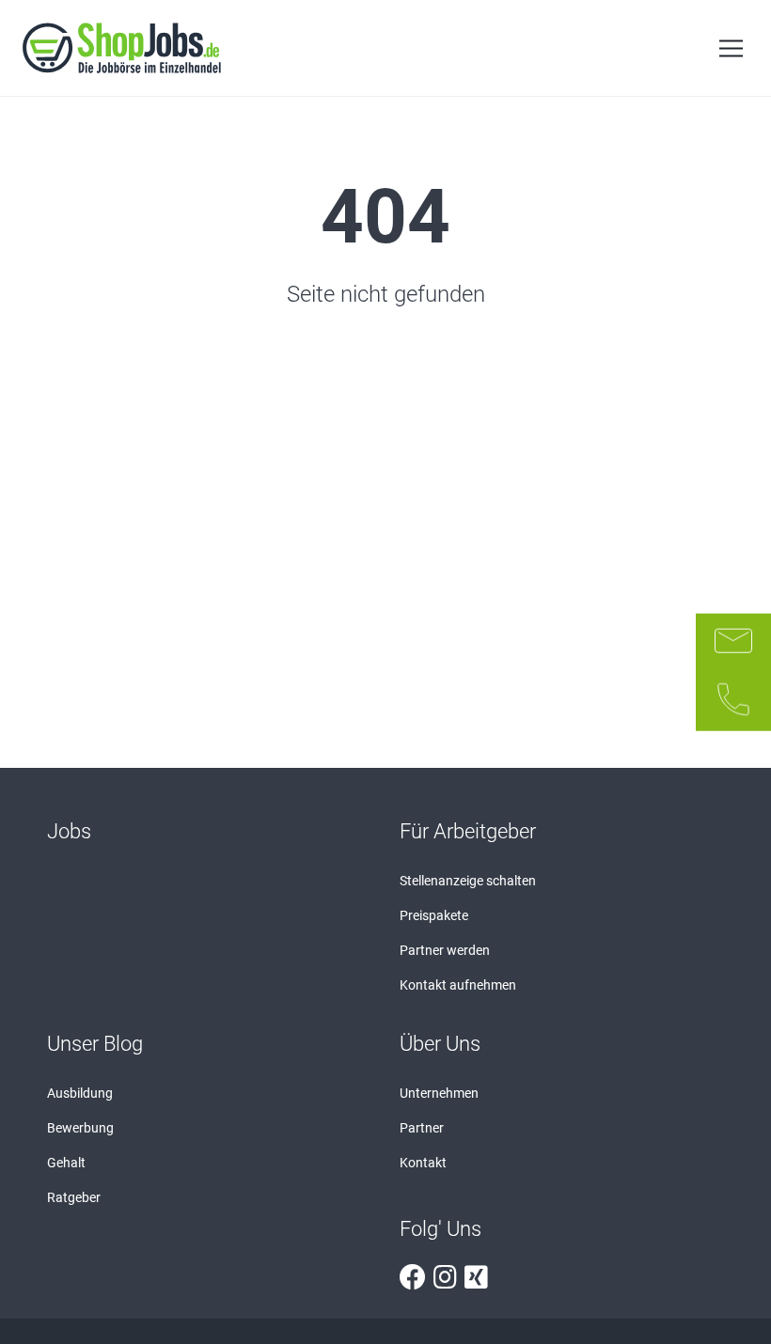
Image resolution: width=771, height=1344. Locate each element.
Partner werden (445, 950)
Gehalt (66, 1162)
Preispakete (434, 915)
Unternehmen (439, 1093)
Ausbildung (80, 1093)
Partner (422, 1127)
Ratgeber (74, 1197)
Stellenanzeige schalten (468, 880)
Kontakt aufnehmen (458, 984)
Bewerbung (80, 1127)
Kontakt (423, 1162)
